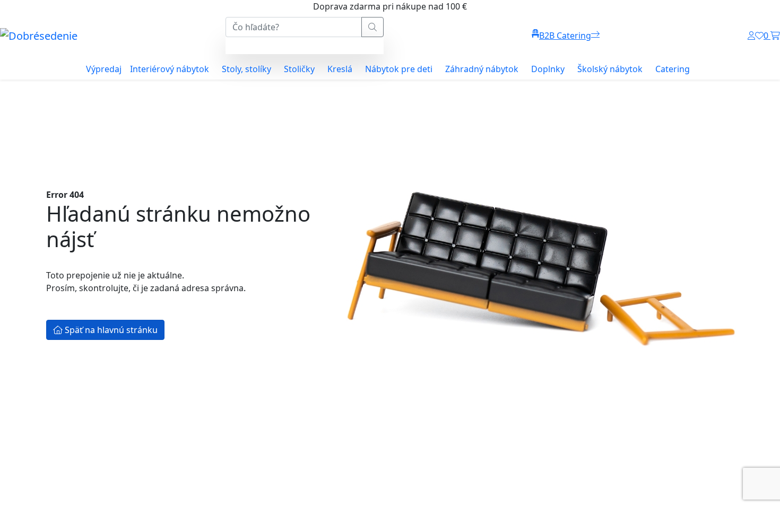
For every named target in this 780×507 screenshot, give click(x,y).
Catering (672, 69)
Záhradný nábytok (481, 69)
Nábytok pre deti (398, 69)
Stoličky (299, 69)
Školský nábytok (610, 69)
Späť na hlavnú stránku (110, 330)
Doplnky (548, 69)
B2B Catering (565, 35)
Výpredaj (104, 69)
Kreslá (339, 69)
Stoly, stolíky (246, 69)
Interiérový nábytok (169, 69)
